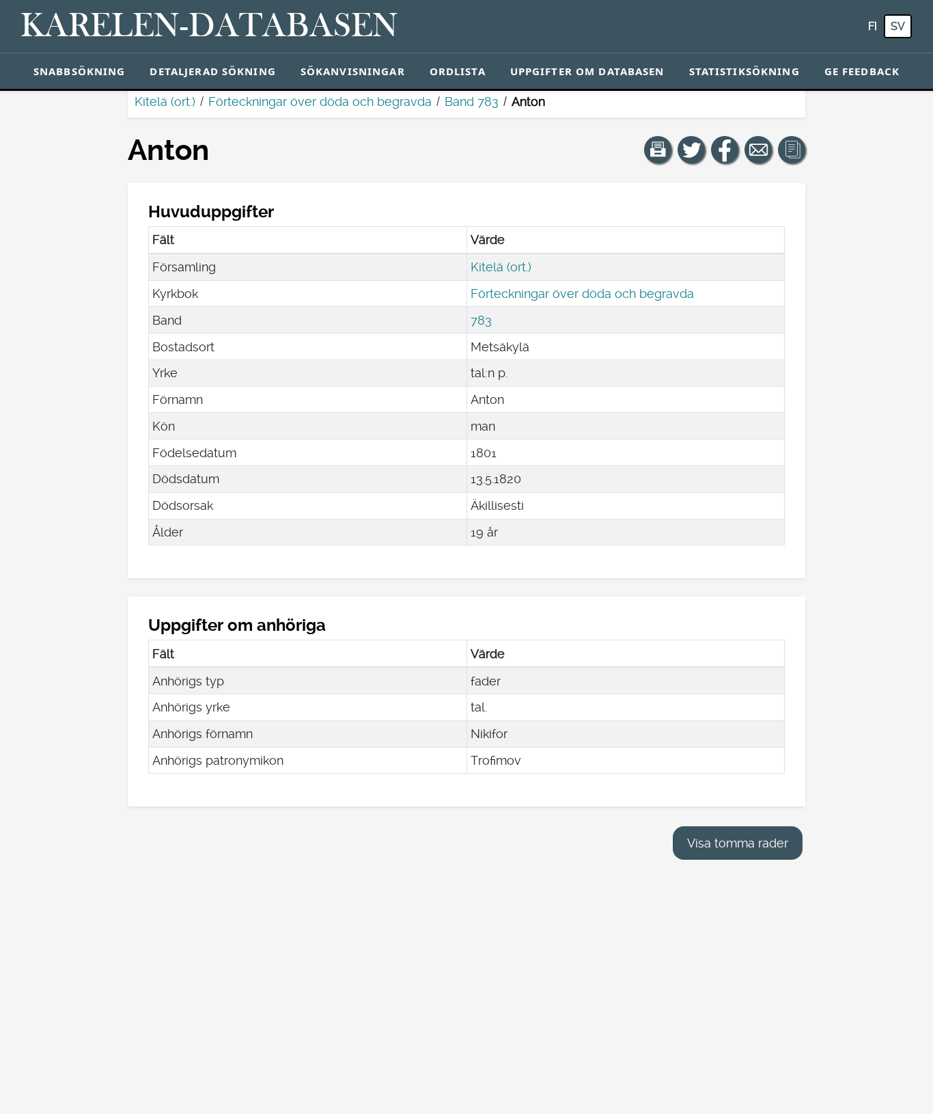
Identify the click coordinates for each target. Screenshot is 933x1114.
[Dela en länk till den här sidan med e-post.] (758, 149)
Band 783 (472, 101)
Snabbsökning (79, 71)
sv (898, 26)
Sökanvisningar (353, 71)
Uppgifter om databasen (587, 71)
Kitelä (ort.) (165, 101)
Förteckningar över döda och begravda (320, 101)
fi (872, 26)
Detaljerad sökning (212, 71)
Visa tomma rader (737, 843)
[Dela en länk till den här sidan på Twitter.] (691, 149)
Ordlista (458, 71)
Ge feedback (862, 71)
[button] (657, 149)
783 (481, 320)
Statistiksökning (744, 71)
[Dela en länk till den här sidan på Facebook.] (724, 149)
